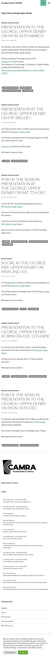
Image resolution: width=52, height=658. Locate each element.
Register (4, 608)
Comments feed (7, 621)
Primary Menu (49, 3)
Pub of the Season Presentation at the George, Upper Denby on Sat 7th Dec (23, 186)
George (42, 422)
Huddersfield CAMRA (11, 3)
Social (23, 309)
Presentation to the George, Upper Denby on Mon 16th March (23, 31)
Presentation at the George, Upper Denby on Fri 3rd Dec (23, 113)
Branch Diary (13, 23)
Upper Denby (27, 90)
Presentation (26, 87)
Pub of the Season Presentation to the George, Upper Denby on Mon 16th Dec (23, 401)
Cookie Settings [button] (9, 652)
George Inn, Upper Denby (20, 285)
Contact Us (6, 61)
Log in (3, 612)
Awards (4, 23)
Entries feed (5, 617)
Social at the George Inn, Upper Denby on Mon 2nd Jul (23, 267)
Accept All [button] (22, 652)
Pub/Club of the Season (11, 90)
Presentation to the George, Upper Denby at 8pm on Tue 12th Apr (25, 332)
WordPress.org (7, 626)
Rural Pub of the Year (38, 376)
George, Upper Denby (21, 132)
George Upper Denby (10, 87)
